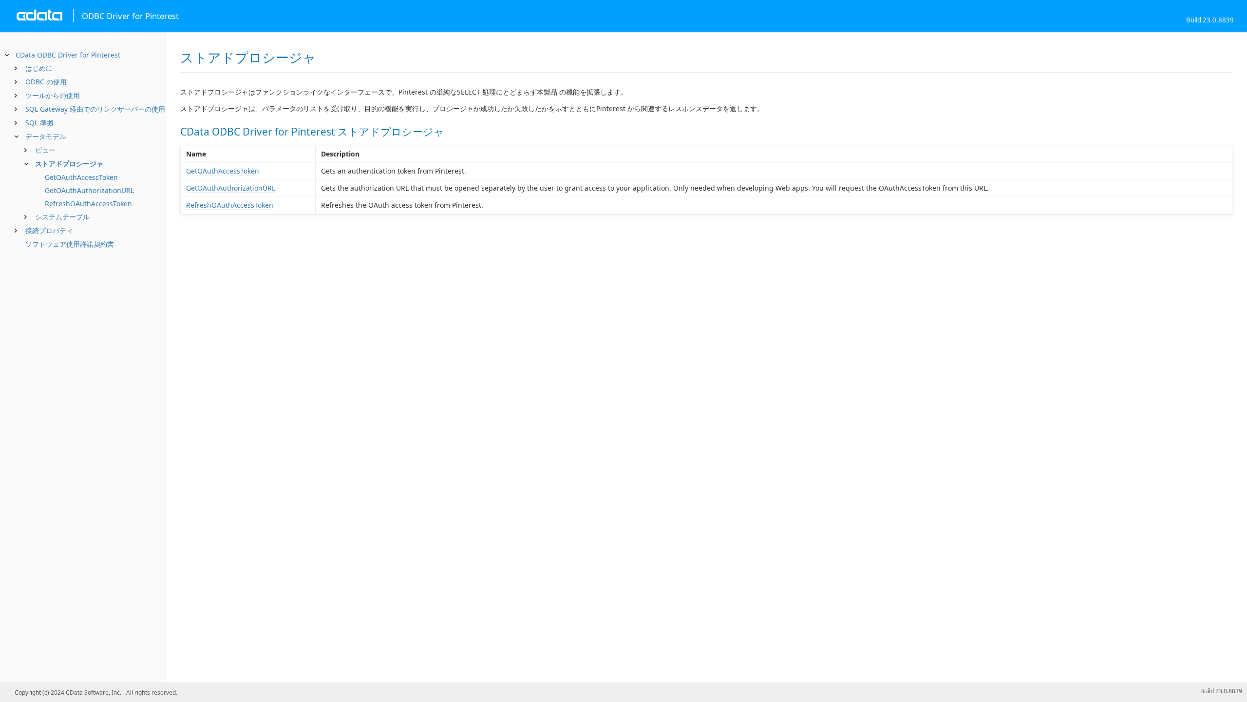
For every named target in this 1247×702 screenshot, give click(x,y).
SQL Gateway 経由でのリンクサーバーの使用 (95, 109)
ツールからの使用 (52, 95)
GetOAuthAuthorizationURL (89, 190)
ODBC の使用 (46, 81)
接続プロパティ (49, 230)
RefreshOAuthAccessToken (88, 203)
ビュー (45, 150)
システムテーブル (62, 216)
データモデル (45, 136)
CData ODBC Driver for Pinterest (68, 54)
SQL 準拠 (39, 122)
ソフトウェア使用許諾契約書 (69, 244)
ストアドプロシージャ (69, 163)
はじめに (39, 68)
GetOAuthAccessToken (81, 177)
